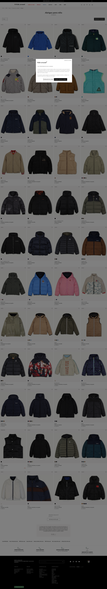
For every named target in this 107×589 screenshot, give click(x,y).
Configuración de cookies (48, 79)
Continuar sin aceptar (67, 60)
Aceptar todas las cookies (60, 79)
